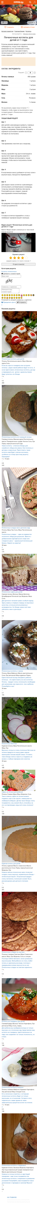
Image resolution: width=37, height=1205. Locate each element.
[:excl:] (7, 298)
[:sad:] (7, 295)
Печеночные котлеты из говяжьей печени (16, 437)
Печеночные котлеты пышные (12, 1087)
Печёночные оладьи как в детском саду (16, 528)
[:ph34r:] (33, 295)
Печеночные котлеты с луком (12, 671)
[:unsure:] (2, 298)
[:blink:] (10, 298)
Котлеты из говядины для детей (13, 1021)
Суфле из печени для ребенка (12, 792)
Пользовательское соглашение (18, 1199)
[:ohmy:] (10, 295)
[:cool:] (19, 295)
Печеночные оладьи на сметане (13, 952)
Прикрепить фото (9, 302)
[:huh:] (5, 298)
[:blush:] (31, 295)
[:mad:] (26, 295)
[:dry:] (14, 295)
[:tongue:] (17, 298)
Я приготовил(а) (18, 264)
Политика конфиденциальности (18, 1202)
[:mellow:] (14, 298)
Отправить (22, 302)
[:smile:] (24, 295)
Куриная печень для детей (11, 863)
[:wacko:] (5, 295)
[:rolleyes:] (29, 295)
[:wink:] (2, 295)
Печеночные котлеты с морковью (14, 1165)
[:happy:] (17, 295)
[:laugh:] (12, 298)
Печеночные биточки (9, 744)
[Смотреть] (18, 242)
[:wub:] (21, 295)
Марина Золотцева (29, 34)
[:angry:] (19, 298)
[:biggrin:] (21, 298)
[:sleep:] (12, 295)
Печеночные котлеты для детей (13, 359)
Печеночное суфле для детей (12, 592)
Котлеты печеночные (9, 271)
